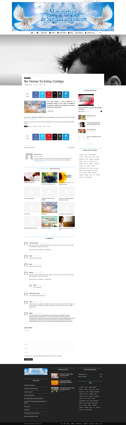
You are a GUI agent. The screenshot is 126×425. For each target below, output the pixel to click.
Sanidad (86, 175)
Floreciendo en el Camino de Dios (66, 214)
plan (88, 168)
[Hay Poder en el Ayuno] (49, 221)
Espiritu (81, 161)
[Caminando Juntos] (82, 117)
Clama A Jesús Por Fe (29, 147)
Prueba (81, 170)
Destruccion (82, 159)
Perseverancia (82, 168)
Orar (85, 166)
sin (93, 175)
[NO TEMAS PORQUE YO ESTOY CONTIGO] (49, 191)
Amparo (30, 126)
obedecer (91, 163)
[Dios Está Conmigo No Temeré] (32, 221)
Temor (48, 126)
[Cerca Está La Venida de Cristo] (49, 177)
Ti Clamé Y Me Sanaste (29, 182)
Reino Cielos (94, 170)
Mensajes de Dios (31, 76)
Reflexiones (62, 33)
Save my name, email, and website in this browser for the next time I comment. (44, 355)
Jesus (96, 161)
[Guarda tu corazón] (67, 177)
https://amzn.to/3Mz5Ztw (30, 118)
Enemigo (91, 159)
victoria (81, 177)
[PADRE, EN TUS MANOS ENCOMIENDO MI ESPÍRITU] (54, 382)
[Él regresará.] (49, 207)
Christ (90, 157)
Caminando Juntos (91, 115)
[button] (100, 33)
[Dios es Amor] (32, 207)
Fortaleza (91, 161)
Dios (87, 159)
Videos (53, 33)
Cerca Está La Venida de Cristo (48, 184)
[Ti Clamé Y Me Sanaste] (32, 176)
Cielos (93, 157)
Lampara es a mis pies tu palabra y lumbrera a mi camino (35, 402)
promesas (96, 168)
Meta (86, 163)
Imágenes (80, 33)
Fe (87, 161)
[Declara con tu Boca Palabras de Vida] (67, 221)
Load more (89, 144)
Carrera (86, 157)
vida (85, 177)
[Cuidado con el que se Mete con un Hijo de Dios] (54, 375)
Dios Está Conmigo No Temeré (30, 228)
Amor (86, 154)
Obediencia (96, 163)
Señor (90, 175)
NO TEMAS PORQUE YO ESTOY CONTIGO (33, 398)
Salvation (81, 175)
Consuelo (35, 126)
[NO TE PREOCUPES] (82, 131)
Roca (80, 172)
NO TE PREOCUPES (91, 129)
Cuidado (40, 126)
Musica (45, 33)
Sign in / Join (98, 1)
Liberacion (81, 163)
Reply (30, 251)
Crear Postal (91, 33)
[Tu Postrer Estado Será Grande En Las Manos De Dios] (54, 389)
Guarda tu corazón (63, 184)
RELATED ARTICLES (43, 168)
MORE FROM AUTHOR (55, 168)
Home (25, 76)
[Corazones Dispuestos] (32, 191)
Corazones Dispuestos (29, 198)
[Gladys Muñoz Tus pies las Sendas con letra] (90, 100)
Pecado (88, 166)
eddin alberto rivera (34, 293)
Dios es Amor (27, 214)
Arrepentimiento (92, 154)
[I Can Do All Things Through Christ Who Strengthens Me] (82, 124)
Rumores (85, 172)
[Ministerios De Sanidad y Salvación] (63, 16)
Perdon (93, 166)
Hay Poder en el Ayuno (46, 228)
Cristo (97, 157)
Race (85, 170)
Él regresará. (44, 214)
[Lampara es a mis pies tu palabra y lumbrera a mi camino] (67, 191)
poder (91, 168)
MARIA (31, 313)
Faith (85, 161)
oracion (81, 166)
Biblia (71, 33)
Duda (45, 126)
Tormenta (97, 175)
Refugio (89, 170)
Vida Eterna (89, 177)
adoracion (81, 154)
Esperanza (96, 159)
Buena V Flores (28, 84)
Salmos (89, 172)
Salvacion (94, 172)
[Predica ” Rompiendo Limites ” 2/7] (82, 138)
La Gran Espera (71, 147)
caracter (81, 157)
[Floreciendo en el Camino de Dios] (67, 207)
